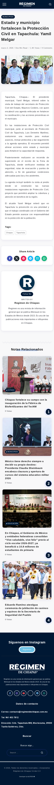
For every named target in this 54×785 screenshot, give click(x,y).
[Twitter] (30, 693)
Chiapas (9, 233)
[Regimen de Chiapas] (27, 668)
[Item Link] (27, 375)
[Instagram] (16, 693)
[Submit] (42, 752)
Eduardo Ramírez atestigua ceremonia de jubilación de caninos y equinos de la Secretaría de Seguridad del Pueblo (26, 609)
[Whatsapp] (44, 693)
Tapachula (20, 233)
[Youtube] (23, 693)
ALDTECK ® (31, 776)
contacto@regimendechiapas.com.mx (28, 712)
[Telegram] (37, 693)
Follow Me (27, 294)
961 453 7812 (12, 717)
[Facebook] (10, 693)
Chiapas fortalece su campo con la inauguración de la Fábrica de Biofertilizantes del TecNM (26, 403)
